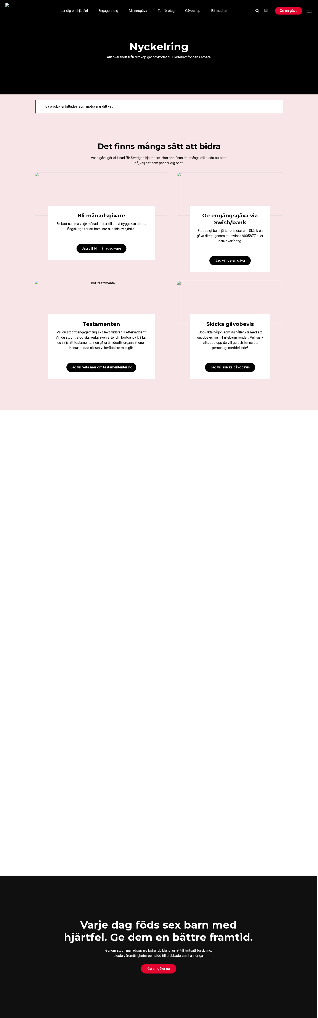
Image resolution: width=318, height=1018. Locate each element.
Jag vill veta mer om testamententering (101, 367)
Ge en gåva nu (158, 969)
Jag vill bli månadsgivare (101, 248)
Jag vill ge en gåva (230, 260)
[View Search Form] (257, 11)
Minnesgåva (138, 11)
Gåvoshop (192, 11)
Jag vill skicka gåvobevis (230, 367)
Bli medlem (219, 11)
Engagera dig (108, 11)
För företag (166, 11)
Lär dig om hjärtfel (74, 11)
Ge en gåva (288, 11)
